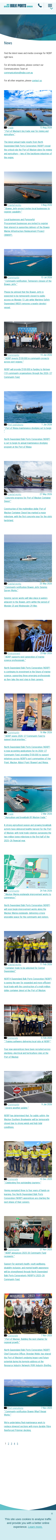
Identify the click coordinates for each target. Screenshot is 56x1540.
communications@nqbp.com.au (18, 72)
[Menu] (49, 6)
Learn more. (35, 1526)
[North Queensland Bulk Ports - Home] (18, 7)
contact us (37, 80)
